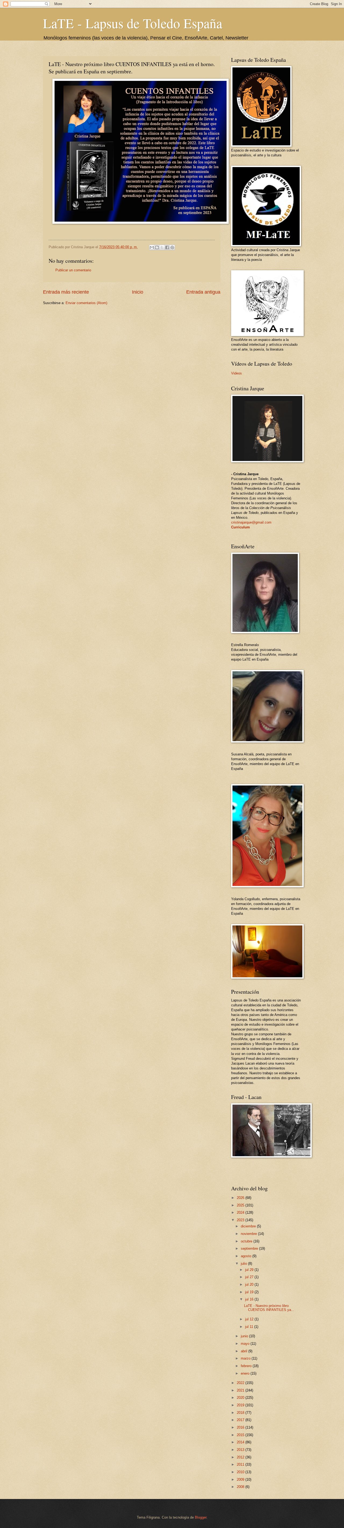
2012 (241, 1457)
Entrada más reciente (66, 292)
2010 (241, 1472)
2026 (241, 1198)
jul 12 (250, 1319)
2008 (241, 1487)
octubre (247, 1241)
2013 (241, 1450)
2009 (241, 1479)
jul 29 (250, 1270)
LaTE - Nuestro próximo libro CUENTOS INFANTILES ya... (269, 1308)
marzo (246, 1358)
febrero (247, 1366)
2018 (241, 1413)
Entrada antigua (203, 292)
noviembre (249, 1234)
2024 (241, 1212)
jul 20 (250, 1284)
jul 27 (250, 1277)
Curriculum (240, 527)
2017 (241, 1420)
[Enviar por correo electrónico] (152, 247)
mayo (245, 1344)
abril (244, 1351)
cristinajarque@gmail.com (251, 522)
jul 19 (250, 1292)
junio (245, 1336)
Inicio (137, 292)
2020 (241, 1398)
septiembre (250, 1248)
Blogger (200, 1517)
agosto (246, 1256)
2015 (241, 1435)
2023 (241, 1220)
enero (245, 1373)
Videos (236, 373)
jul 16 (250, 1299)
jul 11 (249, 1327)
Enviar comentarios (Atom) (86, 303)
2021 (241, 1390)
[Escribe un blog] (157, 247)
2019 (241, 1405)
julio (244, 1264)
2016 (241, 1427)
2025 (241, 1205)
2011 (241, 1464)
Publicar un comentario (73, 270)
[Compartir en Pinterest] (172, 247)
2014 (241, 1442)
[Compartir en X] (162, 247)
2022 (241, 1383)
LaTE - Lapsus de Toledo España (132, 23)
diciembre (249, 1226)
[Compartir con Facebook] (167, 247)
